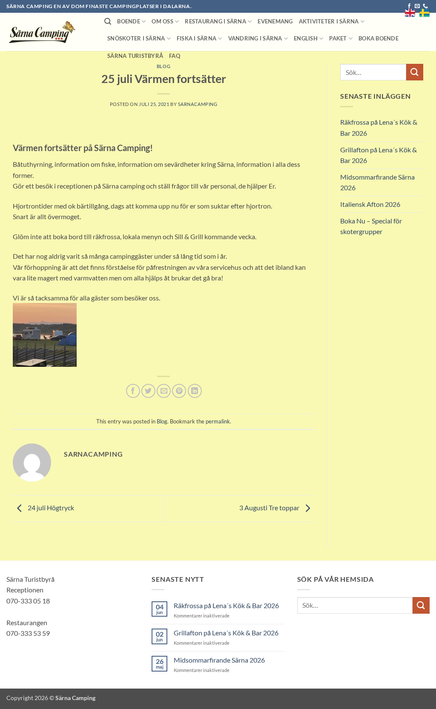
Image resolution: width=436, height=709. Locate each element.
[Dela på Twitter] (148, 391)
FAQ (174, 55)
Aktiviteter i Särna (329, 21)
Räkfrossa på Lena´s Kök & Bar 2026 (378, 127)
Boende (128, 21)
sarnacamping (198, 104)
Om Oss (162, 21)
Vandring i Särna (255, 38)
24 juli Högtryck (50, 507)
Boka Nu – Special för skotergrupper (371, 226)
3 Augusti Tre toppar (270, 507)
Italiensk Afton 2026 (370, 204)
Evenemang (275, 21)
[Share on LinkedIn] (195, 391)
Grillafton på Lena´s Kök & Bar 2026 (378, 155)
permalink (218, 421)
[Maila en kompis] (164, 391)
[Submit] (414, 72)
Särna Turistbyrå (135, 55)
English (306, 38)
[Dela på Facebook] (133, 391)
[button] (107, 21)
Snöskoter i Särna (136, 38)
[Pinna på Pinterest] (179, 391)
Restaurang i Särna (215, 21)
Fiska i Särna (196, 38)
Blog (163, 66)
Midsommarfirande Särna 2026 (377, 182)
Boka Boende (379, 38)
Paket (338, 38)
